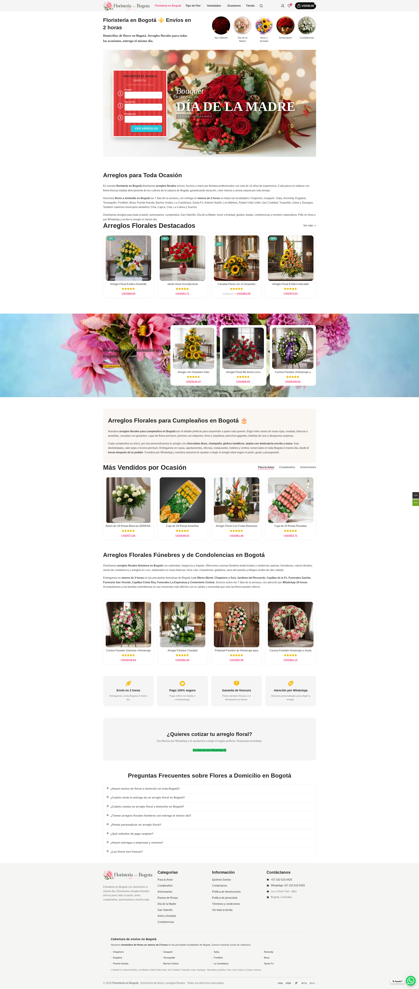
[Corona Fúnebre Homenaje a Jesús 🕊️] (290, 624)
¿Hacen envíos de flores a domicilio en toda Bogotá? (145, 788)
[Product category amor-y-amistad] (264, 30)
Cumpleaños (165, 885)
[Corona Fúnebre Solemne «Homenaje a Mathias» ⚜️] (128, 624)
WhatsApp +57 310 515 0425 (288, 885)
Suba (216, 951)
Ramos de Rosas (168, 897)
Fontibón (218, 957)
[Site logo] (126, 5)
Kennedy (268, 951)
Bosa (266, 957)
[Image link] (128, 874)
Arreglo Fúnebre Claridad (182, 650)
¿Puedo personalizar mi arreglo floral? (135, 824)
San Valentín (165, 910)
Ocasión (128, 90)
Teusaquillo (169, 957)
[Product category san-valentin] (221, 28)
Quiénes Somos (221, 879)
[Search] (261, 5)
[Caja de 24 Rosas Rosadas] (290, 500)
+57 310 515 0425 (281, 879)
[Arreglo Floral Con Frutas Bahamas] (236, 500)
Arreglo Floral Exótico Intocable (290, 284)
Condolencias (166, 922)
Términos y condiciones (226, 903)
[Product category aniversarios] (285, 28)
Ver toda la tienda (222, 910)
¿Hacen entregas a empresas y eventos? (136, 842)
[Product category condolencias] (307, 28)
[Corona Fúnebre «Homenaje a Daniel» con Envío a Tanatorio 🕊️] (293, 348)
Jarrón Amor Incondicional (182, 284)
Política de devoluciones (226, 891)
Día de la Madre (167, 903)
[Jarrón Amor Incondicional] (182, 258)
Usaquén (168, 951)
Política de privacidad (224, 897)
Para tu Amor (165, 879)
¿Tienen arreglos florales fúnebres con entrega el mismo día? (150, 815)
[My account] (282, 5)
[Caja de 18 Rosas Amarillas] (182, 500)
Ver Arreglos (146, 128)
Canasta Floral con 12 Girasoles (236, 284)
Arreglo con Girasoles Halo (193, 372)
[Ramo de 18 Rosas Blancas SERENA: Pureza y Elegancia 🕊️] (128, 500)
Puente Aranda (120, 963)
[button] (209, 788)
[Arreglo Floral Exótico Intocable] (290, 258)
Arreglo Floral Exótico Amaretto (128, 284)
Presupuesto (130, 114)
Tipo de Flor (130, 102)
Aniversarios (165, 891)
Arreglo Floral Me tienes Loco (243, 372)
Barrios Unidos (171, 963)
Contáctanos (219, 885)
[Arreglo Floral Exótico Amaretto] (128, 258)
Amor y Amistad (167, 915)
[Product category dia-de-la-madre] (242, 30)
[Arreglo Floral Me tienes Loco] (243, 348)
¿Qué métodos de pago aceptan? (131, 833)
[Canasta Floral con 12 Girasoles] (236, 258)
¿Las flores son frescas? (126, 851)
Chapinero (118, 951)
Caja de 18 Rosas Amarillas (182, 526)
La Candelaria (221, 963)
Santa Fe (269, 963)
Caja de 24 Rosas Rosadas (290, 526)
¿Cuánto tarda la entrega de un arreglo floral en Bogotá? (147, 797)
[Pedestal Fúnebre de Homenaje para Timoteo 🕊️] (236, 624)
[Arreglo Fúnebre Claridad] (182, 624)
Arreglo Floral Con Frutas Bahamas (236, 526)
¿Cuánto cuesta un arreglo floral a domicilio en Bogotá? (147, 806)
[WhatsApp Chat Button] (411, 981)
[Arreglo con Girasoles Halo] (193, 348)
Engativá (117, 957)
